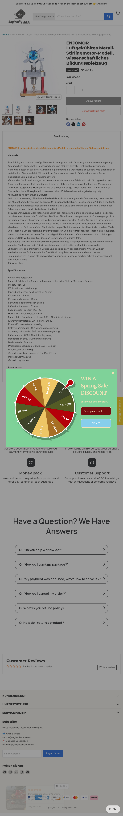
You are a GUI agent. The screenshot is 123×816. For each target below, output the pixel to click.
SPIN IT (96, 423)
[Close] (113, 373)
